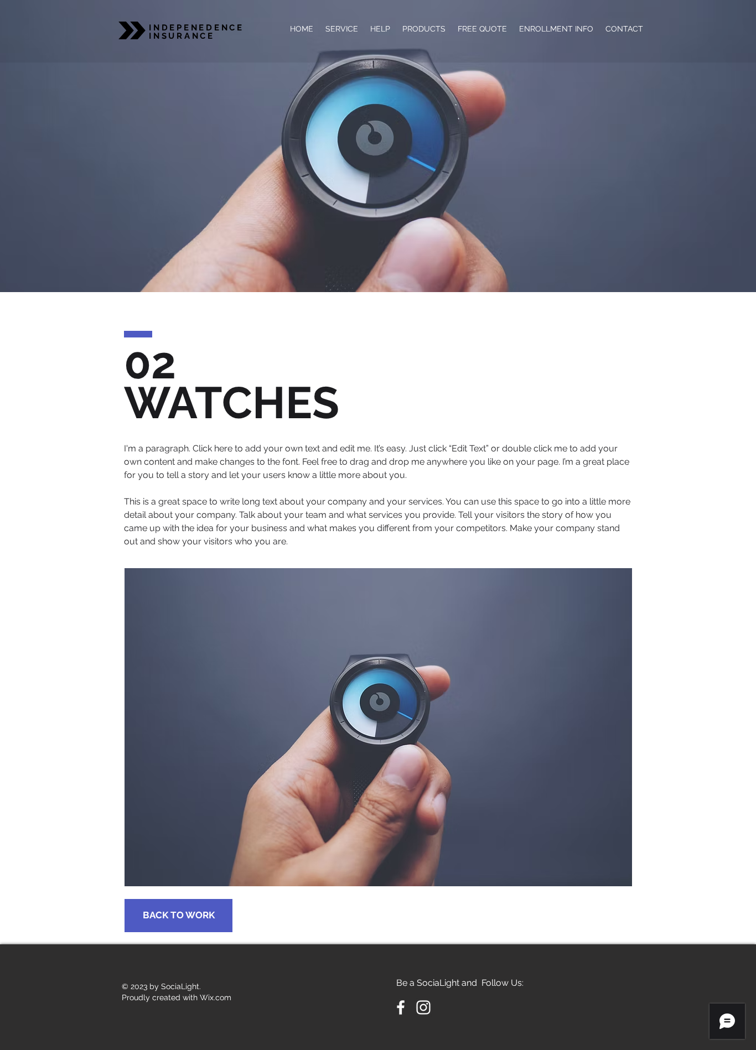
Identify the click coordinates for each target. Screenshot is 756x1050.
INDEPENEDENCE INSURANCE (196, 32)
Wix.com (215, 997)
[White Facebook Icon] (400, 1007)
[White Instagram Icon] (423, 1007)
